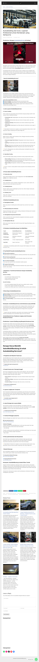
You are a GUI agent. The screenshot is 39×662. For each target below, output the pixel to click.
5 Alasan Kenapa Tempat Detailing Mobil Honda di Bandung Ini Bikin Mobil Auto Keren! (10, 546)
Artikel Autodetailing (9, 6)
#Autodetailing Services (11, 493)
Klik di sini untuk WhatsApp (8, 456)
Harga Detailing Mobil (7, 399)
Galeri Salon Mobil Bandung (8, 421)
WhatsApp (20, 490)
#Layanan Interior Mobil (13, 494)
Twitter (16, 490)
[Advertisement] (19, 482)
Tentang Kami (5, 365)
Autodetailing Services (19, 40)
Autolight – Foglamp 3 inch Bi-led (10, 576)
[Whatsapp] (36, 659)
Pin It (25, 490)
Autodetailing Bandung (7, 385)
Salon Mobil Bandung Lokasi (8, 411)
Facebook (11, 490)
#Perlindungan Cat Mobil (24, 494)
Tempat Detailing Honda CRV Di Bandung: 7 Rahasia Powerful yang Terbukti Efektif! (27, 514)
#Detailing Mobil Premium (22, 493)
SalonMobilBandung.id (7, 460)
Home (4, 6)
